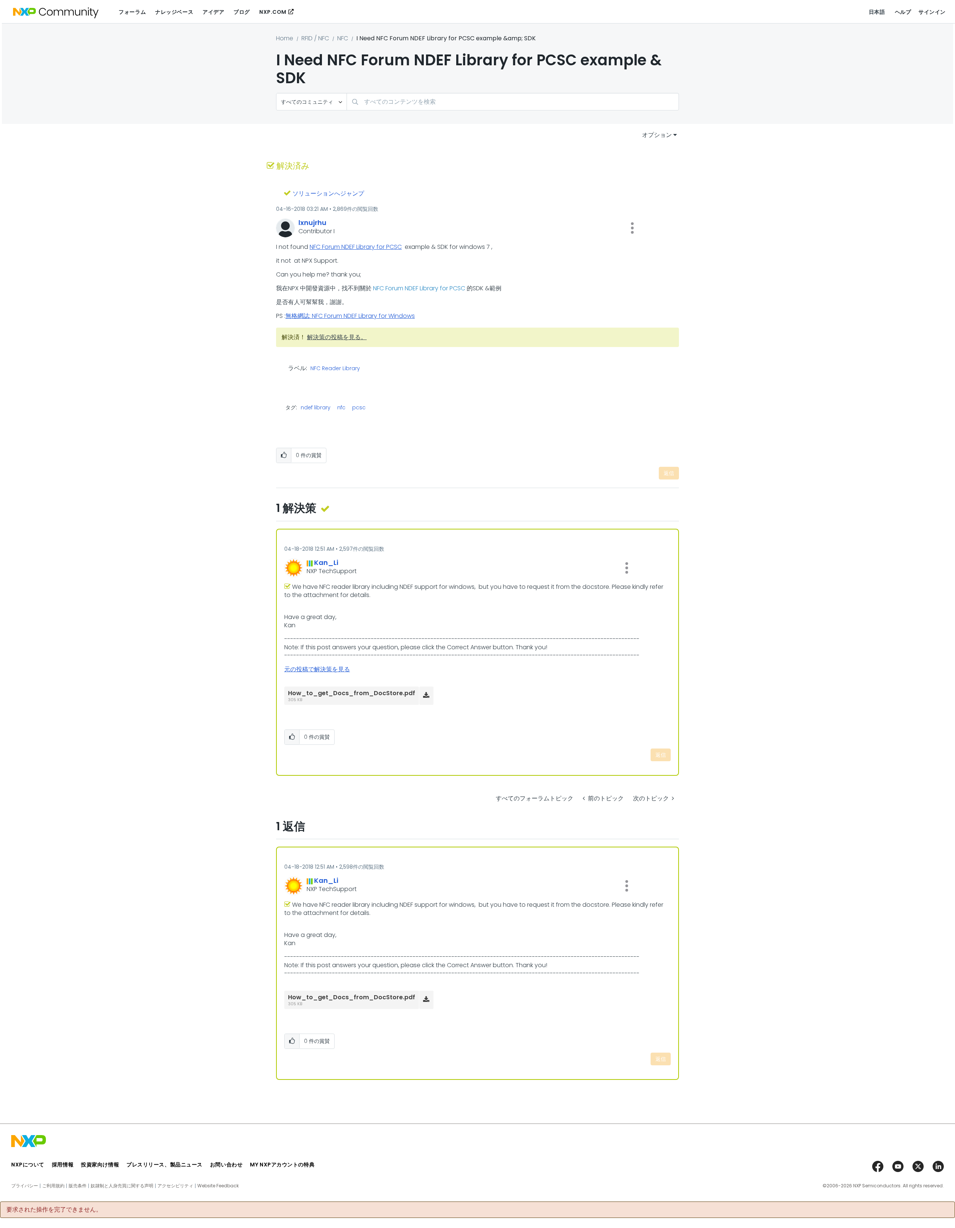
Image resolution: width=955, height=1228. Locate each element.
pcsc (359, 407)
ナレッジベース (174, 12)
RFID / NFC (315, 38)
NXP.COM (272, 12)
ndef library (316, 407)
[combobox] (513, 101)
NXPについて (27, 1164)
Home (284, 38)
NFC (342, 38)
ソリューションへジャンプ (328, 193)
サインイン (932, 12)
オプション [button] (657, 135)
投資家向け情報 (100, 1164)
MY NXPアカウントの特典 (282, 1164)
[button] (632, 228)
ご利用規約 (53, 1186)
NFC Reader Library (335, 368)
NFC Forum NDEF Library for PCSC (356, 247)
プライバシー (24, 1186)
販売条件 (78, 1186)
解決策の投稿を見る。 (337, 337)
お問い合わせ (226, 1164)
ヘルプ (903, 12)
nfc (341, 407)
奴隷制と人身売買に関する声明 (122, 1186)
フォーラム (132, 12)
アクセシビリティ (175, 1186)
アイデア (213, 12)
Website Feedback (218, 1186)
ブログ (242, 12)
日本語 (877, 12)
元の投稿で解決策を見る (317, 669)
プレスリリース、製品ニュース (164, 1164)
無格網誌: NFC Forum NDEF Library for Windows (350, 316)
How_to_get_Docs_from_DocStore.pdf (351, 693)
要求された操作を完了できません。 (54, 1210)
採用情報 (62, 1164)
